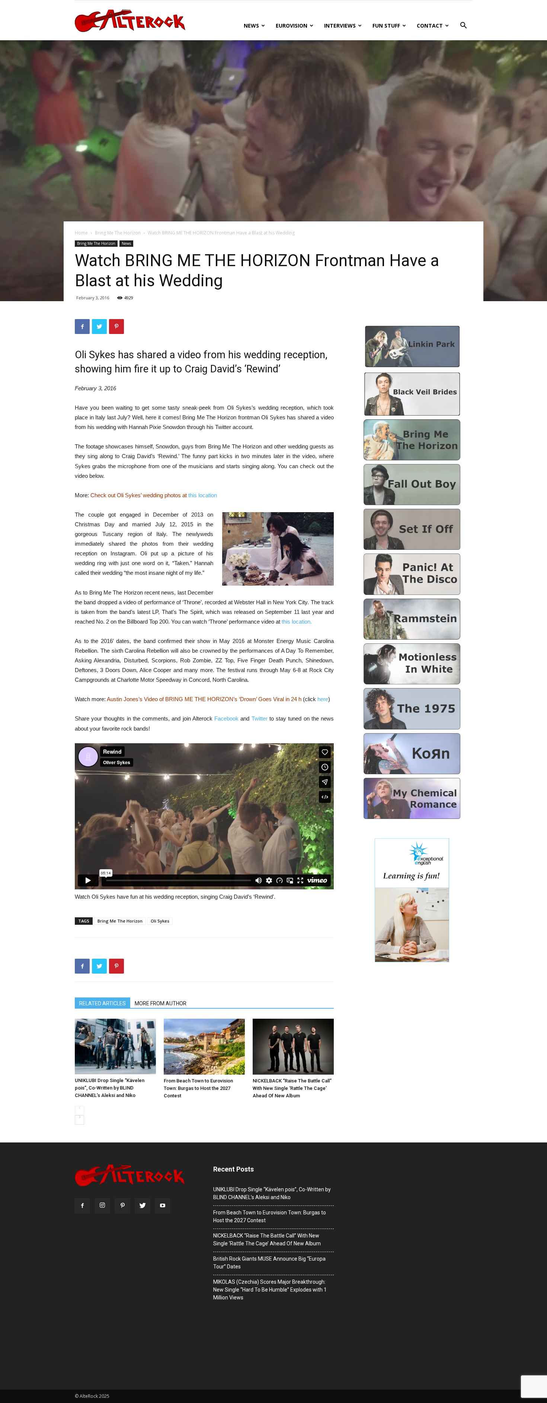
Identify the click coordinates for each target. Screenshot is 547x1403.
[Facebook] (82, 1205)
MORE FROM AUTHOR (160, 1003)
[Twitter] (142, 1205)
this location (202, 495)
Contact (430, 25)
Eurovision (291, 25)
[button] (463, 26)
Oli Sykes (160, 921)
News (251, 25)
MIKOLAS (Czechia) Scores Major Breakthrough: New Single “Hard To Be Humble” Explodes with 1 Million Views (270, 1289)
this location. (297, 621)
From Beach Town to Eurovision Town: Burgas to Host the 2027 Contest (198, 1088)
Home (81, 233)
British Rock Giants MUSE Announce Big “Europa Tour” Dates (269, 1263)
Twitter (260, 718)
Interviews (340, 25)
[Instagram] (102, 1205)
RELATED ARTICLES (102, 1003)
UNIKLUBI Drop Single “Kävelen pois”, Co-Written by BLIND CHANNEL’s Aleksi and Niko (109, 1088)
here (322, 699)
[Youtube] (162, 1205)
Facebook (227, 718)
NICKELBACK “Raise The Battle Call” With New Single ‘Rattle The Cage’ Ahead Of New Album (292, 1088)
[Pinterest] (122, 1205)
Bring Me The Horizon (118, 233)
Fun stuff (386, 25)
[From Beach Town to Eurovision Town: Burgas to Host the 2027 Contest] (204, 1047)
